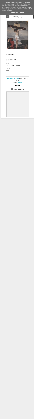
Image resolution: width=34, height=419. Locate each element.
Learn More (14, 13)
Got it (22, 13)
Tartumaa (19, 82)
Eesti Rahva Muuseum (13, 78)
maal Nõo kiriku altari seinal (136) (17, 15)
